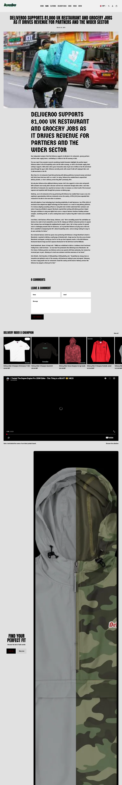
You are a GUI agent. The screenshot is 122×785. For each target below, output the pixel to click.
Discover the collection (112, 443)
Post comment (37, 317)
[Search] (109, 6)
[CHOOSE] (55, 361)
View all (116, 333)
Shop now (21, 651)
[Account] (112, 6)
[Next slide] (116, 353)
